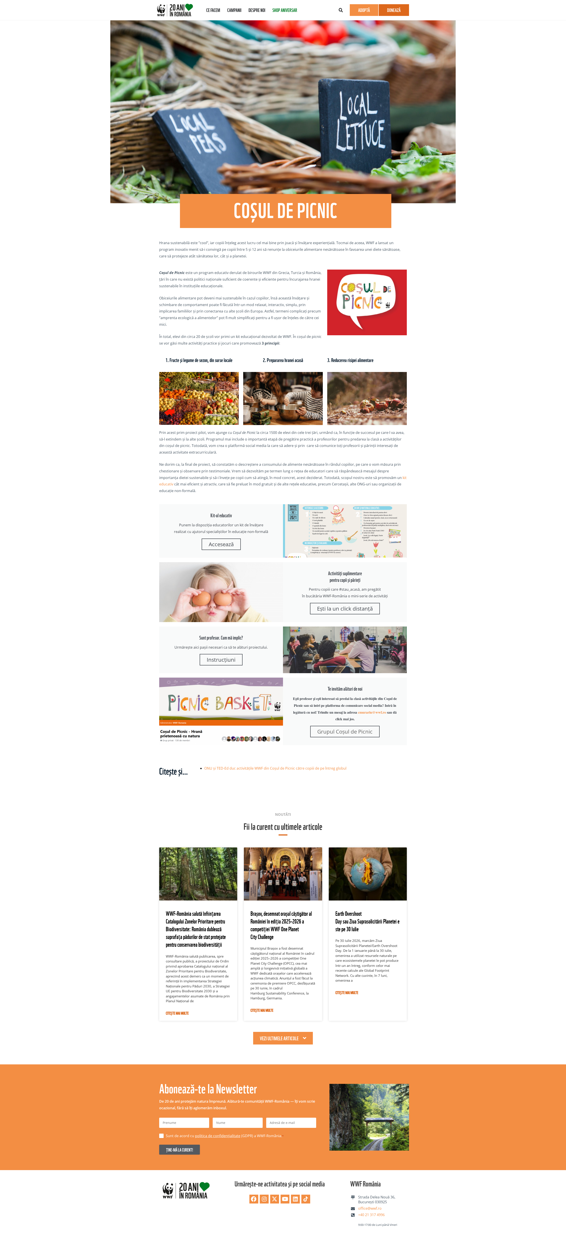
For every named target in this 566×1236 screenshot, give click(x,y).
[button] (366, 563)
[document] (283, 618)
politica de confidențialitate (336, 644)
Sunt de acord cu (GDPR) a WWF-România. (323, 646)
